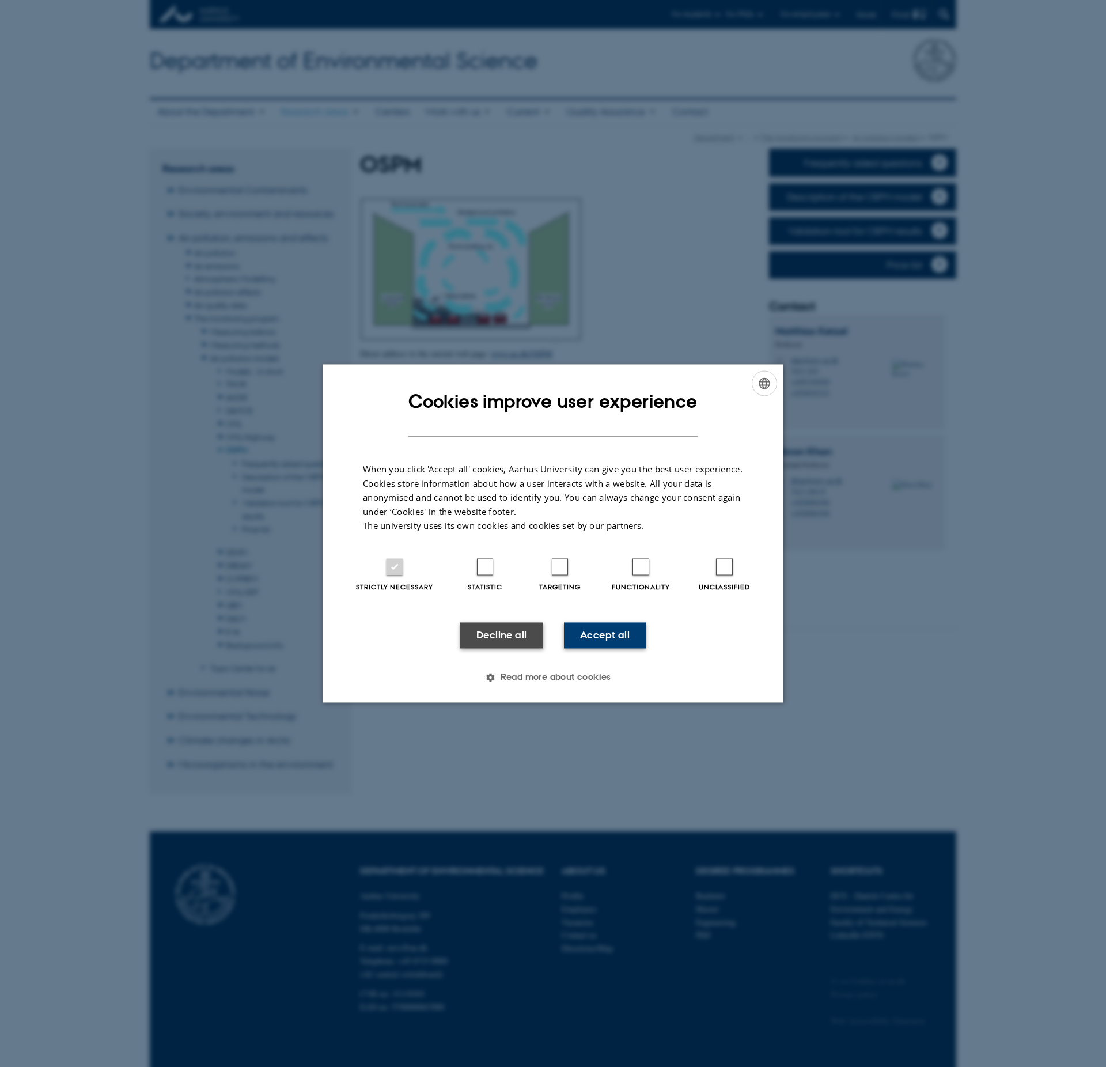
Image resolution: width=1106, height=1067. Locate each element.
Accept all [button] (605, 635)
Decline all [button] (501, 635)
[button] (553, 677)
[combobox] (764, 383)
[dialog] (553, 533)
